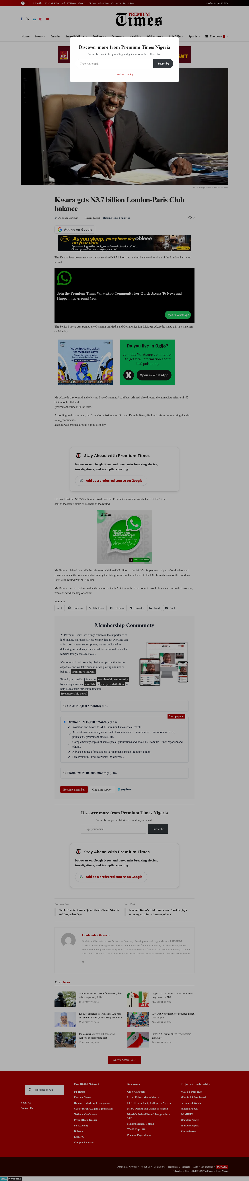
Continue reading (124, 74)
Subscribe (163, 63)
